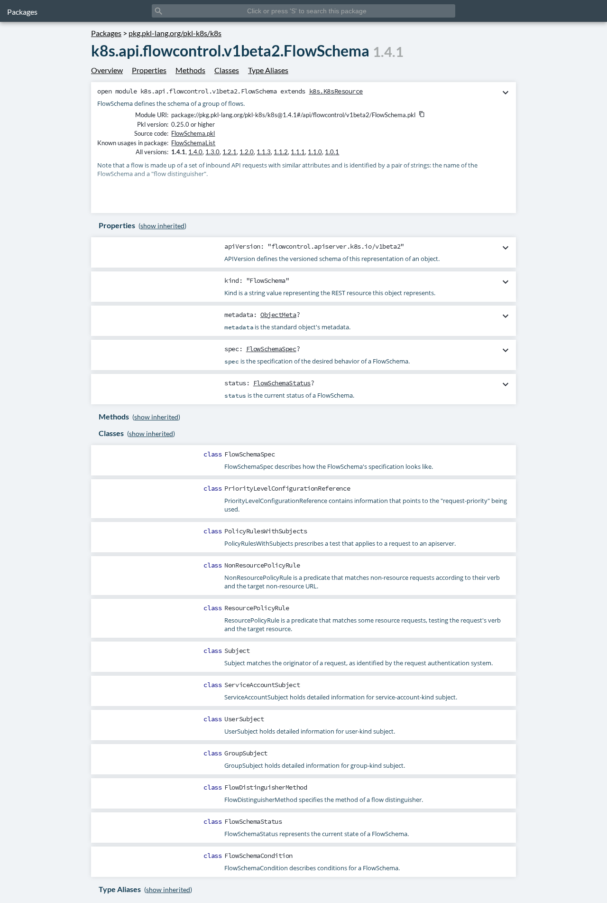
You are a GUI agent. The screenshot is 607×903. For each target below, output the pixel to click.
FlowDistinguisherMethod (265, 787)
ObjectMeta (278, 314)
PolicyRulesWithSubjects (265, 531)
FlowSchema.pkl (193, 133)
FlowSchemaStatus (282, 383)
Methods (190, 69)
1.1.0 (315, 152)
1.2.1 (229, 152)
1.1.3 (264, 152)
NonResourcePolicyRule (262, 565)
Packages (22, 11)
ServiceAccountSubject (262, 684)
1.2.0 (246, 152)
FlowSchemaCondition (258, 855)
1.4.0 (195, 152)
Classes (226, 69)
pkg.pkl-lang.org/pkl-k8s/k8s (175, 32)
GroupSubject (245, 753)
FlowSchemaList (193, 143)
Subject (236, 650)
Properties (149, 69)
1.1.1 (298, 152)
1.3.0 (212, 152)
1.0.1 (332, 152)
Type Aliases (268, 69)
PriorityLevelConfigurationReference (287, 488)
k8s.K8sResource (336, 91)
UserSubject (244, 719)
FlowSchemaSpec (271, 348)
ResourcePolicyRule (256, 608)
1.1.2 (281, 152)
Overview (107, 69)
